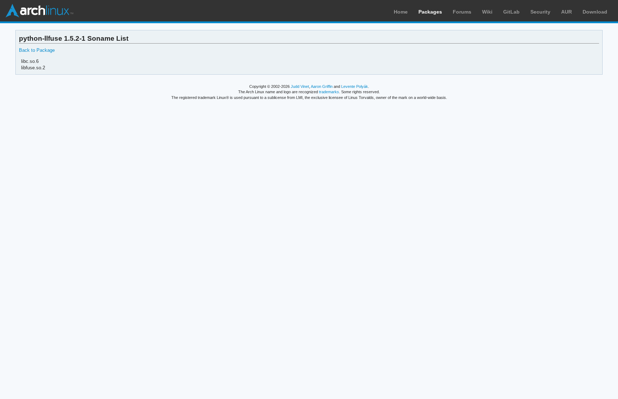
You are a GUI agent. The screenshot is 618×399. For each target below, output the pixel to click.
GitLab (511, 12)
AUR (566, 12)
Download (595, 12)
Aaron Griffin (322, 86)
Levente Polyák (354, 86)
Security (540, 12)
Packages (430, 12)
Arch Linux (39, 11)
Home (401, 12)
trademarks (329, 92)
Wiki (487, 12)
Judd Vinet (300, 86)
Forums (462, 12)
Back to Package (37, 50)
